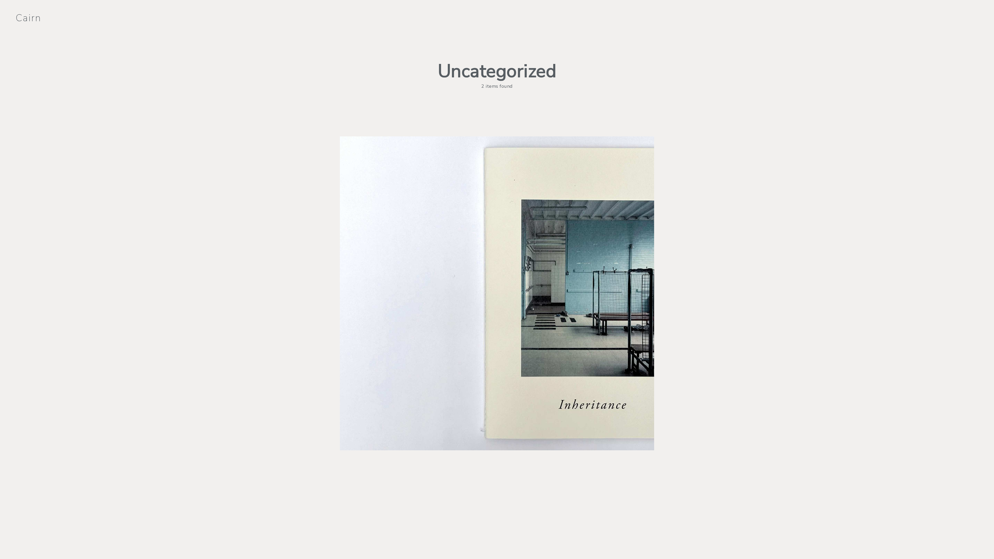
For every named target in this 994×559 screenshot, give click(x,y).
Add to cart (497, 301)
